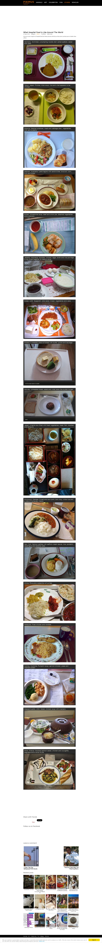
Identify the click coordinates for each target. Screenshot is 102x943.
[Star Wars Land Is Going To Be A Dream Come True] (73, 908)
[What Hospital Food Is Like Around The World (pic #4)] (49, 210)
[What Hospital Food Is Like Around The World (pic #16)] (49, 746)
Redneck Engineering (40, 927)
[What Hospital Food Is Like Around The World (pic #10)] (49, 495)
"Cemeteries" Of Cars (29, 889)
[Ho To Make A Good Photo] (51, 926)
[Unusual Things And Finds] (73, 926)
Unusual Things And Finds (73, 928)
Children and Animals (51, 889)
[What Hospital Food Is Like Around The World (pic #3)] (49, 167)
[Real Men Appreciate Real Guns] (51, 908)
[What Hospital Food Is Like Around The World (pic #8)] (49, 385)
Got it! (94, 940)
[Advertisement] (51, 18)
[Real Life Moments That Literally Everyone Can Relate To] (40, 888)
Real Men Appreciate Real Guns (51, 909)
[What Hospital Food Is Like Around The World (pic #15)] (49, 704)
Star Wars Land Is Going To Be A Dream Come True (73, 910)
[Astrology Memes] (28, 926)
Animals (39, 2)
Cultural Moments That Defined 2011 (73, 890)
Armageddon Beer (39, 909)
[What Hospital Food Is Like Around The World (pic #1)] (49, 81)
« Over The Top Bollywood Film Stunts (30, 868)
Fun (61, 2)
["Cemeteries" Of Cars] (28, 888)
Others (67, 2)
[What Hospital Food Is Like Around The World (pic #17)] (49, 789)
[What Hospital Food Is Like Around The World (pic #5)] (49, 253)
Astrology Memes (28, 927)
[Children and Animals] (51, 888)
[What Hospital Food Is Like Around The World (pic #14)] (49, 661)
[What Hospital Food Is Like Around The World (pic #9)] (49, 421)
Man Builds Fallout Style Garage (28, 909)
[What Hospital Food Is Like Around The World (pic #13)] (49, 620)
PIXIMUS (28, 1)
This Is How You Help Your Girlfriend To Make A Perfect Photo (62, 910)
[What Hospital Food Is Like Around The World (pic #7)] (49, 338)
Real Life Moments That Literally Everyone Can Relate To (40, 891)
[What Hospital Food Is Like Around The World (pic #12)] (49, 579)
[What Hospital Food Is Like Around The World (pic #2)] (49, 124)
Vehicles (75, 2)
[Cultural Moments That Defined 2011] (73, 888)
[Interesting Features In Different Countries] (62, 888)
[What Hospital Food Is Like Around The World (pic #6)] (49, 296)
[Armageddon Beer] (40, 908)
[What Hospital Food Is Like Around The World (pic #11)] (49, 540)
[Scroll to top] (91, 936)
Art (45, 2)
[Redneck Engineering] (40, 926)
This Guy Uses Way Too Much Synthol (71, 868)
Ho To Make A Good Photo (51, 928)
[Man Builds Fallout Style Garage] (28, 908)
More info (41, 941)
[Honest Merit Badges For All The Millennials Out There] (62, 926)
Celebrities (53, 2)
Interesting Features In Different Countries (62, 890)
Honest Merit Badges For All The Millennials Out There (62, 928)
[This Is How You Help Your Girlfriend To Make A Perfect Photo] (62, 908)
